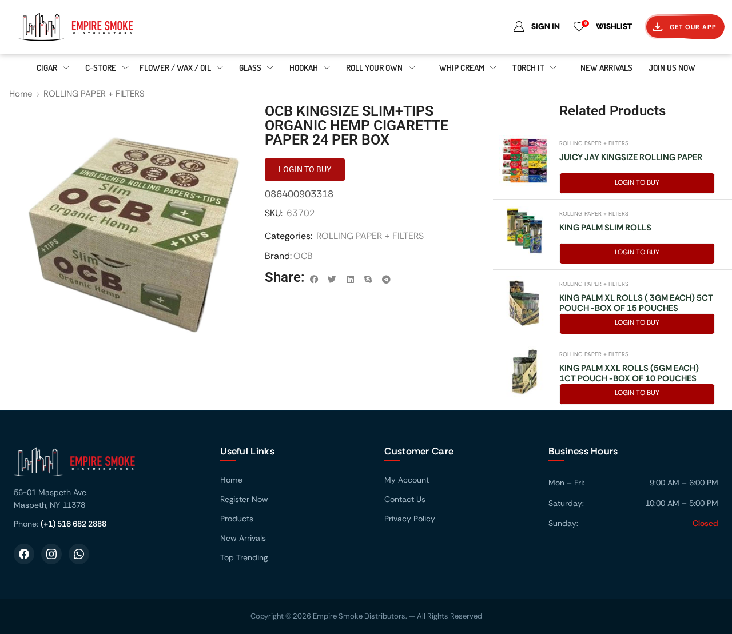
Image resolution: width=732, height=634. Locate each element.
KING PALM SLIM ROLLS (605, 227)
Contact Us (404, 499)
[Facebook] (24, 554)
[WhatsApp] (79, 554)
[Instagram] (51, 554)
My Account (406, 479)
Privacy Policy (409, 518)
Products (236, 518)
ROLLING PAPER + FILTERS (94, 93)
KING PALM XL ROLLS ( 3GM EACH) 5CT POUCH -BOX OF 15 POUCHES (636, 303)
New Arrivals (243, 538)
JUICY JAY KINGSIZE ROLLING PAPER (630, 157)
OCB (303, 256)
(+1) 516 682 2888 (73, 524)
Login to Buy (637, 182)
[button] (314, 279)
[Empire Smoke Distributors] (105, 465)
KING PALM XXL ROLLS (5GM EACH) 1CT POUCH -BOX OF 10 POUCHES (629, 373)
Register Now (244, 499)
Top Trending (244, 557)
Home (21, 93)
